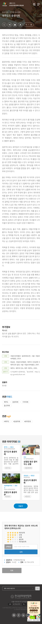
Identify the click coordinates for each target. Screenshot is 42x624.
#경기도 (7, 468)
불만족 (21, 539)
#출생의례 (16, 421)
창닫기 (38, 620)
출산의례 (7, 405)
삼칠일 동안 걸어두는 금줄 (30, 462)
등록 (21, 552)
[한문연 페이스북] (18, 617)
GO (37, 588)
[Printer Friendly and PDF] (15, 26)
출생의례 (15, 402)
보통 (20, 537)
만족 (20, 535)
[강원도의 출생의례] (11, 478)
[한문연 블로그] (23, 617)
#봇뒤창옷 (27, 421)
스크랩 (4, 25)
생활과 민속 (16, 4)
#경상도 (27, 496)
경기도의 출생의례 (10, 452)
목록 (11, 570)
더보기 (20, 506)
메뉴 (38, 4)
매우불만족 (22, 541)
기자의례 (25, 402)
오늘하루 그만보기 (32, 620)
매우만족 (22, 533)
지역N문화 (5, 4)
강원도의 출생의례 (10, 493)
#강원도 (7, 496)
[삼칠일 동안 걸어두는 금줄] (31, 450)
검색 (34, 4)
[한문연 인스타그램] (14, 617)
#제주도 (6, 421)
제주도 (6, 402)
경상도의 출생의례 (30, 481)
